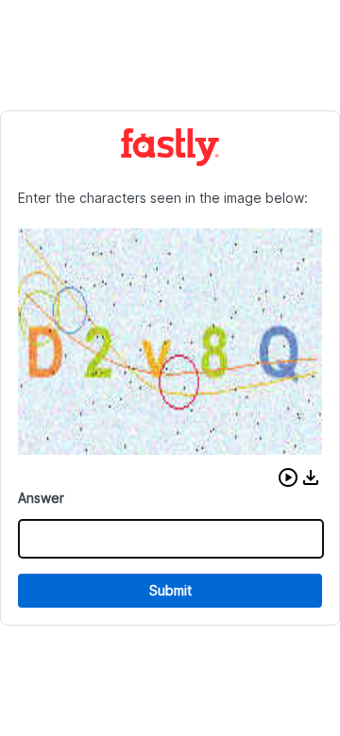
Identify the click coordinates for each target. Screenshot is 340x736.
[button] (288, 477)
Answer (41, 498)
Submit (170, 590)
